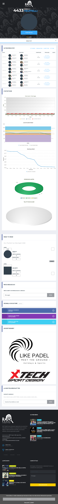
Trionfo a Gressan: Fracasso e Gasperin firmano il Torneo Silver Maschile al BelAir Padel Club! (46, 422)
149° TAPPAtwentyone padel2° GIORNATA (47, 77)
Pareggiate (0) (39, 48)
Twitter (18, 454)
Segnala (20, 303)
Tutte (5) (52, 48)
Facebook (6, 454)
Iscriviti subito (8, 450)
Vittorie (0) (32, 48)
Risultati (29, 41)
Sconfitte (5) (46, 48)
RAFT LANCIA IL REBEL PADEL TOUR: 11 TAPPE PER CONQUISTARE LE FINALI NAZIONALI (46, 430)
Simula (51, 261)
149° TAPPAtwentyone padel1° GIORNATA (47, 83)
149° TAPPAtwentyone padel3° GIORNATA (47, 70)
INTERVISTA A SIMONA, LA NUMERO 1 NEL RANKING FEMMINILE (18, 476)
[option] (29, 25)
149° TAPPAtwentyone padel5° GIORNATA (47, 57)
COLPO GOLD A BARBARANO (44, 437)
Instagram (12, 454)
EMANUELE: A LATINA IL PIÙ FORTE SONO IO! (17, 483)
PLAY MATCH (29, 32)
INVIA (50, 295)
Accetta (29, 499)
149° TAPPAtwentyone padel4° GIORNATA (47, 63)
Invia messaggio (43, 484)
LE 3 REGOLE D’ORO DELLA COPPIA (17, 467)
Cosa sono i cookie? (29, 502)
